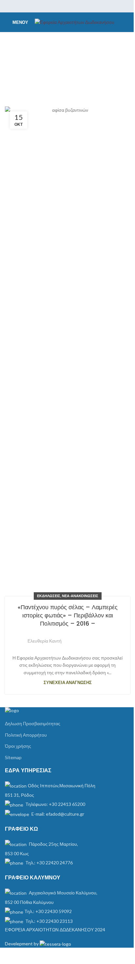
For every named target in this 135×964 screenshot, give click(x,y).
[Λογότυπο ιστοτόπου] (74, 22)
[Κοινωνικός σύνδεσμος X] (59, 6)
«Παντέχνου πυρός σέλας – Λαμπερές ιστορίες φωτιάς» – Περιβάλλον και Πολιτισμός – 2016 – (68, 615)
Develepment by (22, 943)
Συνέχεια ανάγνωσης (68, 682)
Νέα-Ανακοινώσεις (80, 596)
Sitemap (13, 757)
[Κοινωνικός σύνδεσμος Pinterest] (67, 6)
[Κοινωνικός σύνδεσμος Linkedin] (76, 6)
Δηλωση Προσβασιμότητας (32, 723)
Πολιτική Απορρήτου (26, 735)
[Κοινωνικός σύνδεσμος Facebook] (51, 6)
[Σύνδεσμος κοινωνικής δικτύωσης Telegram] (84, 6)
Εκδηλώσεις (48, 596)
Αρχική (18, 70)
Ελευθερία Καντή (45, 641)
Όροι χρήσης (18, 746)
